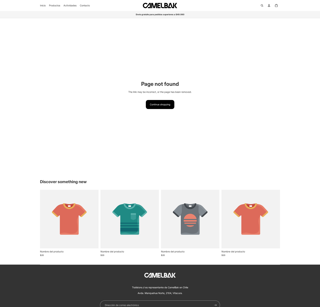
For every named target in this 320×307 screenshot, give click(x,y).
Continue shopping (160, 104)
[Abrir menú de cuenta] (269, 5)
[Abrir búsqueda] (262, 5)
